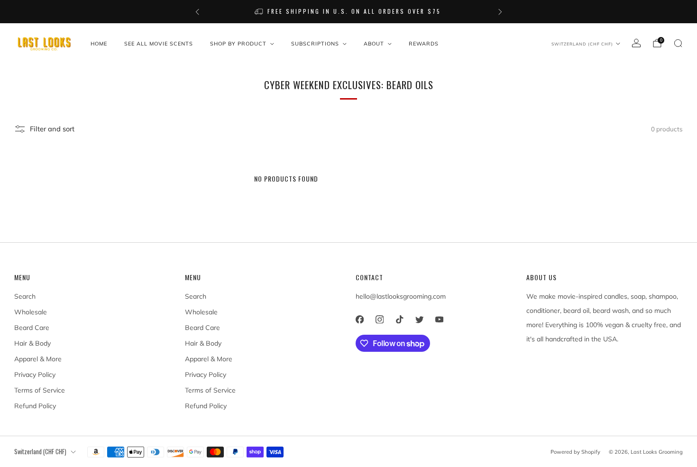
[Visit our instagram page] (379, 319)
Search (25, 296)
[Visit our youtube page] (439, 319)
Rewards (424, 43)
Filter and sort (52, 128)
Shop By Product (238, 43)
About (374, 43)
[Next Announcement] (500, 12)
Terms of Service (39, 390)
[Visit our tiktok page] (399, 319)
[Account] (636, 43)
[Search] (678, 43)
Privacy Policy (34, 374)
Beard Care (31, 327)
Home (99, 43)
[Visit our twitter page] (419, 319)
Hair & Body (32, 343)
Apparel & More (38, 359)
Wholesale (30, 312)
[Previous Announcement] (197, 12)
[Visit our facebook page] (359, 319)
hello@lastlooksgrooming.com (401, 296)
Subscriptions (315, 43)
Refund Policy (35, 406)
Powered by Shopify (575, 452)
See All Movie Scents (158, 43)
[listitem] (348, 11)
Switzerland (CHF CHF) (582, 43)
